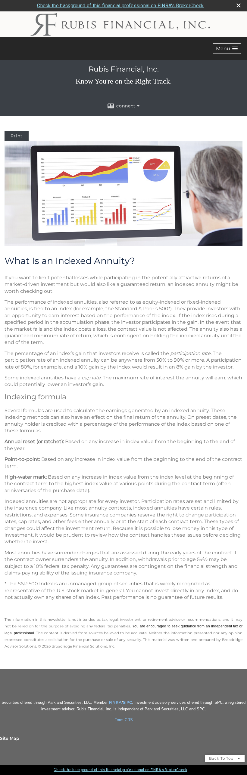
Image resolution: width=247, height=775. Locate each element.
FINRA (115, 702)
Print (17, 136)
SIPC (127, 702)
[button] (227, 48)
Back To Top (222, 758)
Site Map (9, 738)
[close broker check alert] (238, 5)
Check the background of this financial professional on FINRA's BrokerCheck (120, 5)
